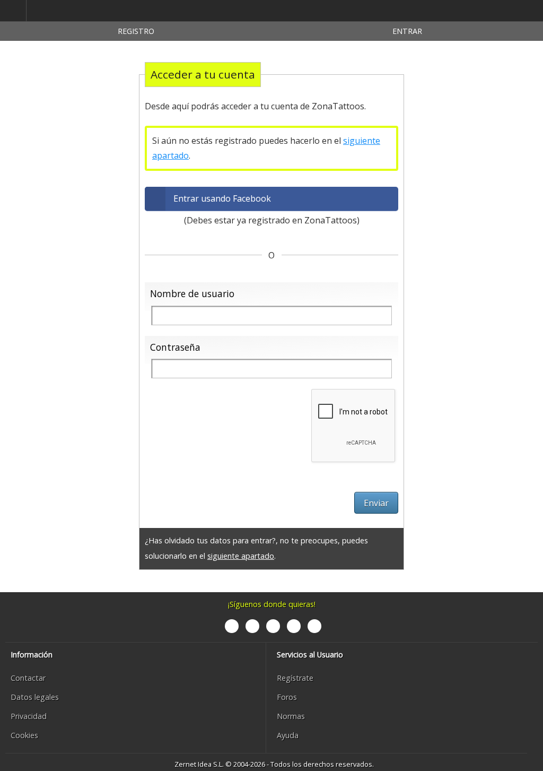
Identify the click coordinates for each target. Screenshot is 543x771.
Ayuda (288, 735)
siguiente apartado (240, 556)
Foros (287, 697)
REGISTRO (136, 31)
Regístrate (295, 678)
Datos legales (35, 697)
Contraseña (175, 347)
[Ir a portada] (76, 11)
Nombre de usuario (192, 293)
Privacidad (29, 716)
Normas (291, 716)
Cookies (24, 735)
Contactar (28, 678)
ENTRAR (407, 31)
